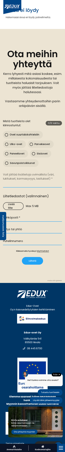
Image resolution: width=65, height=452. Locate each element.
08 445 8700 (34, 348)
